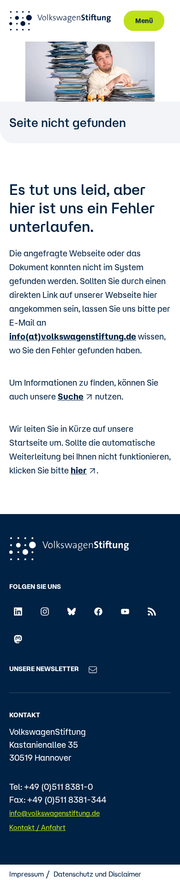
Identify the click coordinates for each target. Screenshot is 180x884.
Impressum (26, 874)
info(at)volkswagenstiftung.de (72, 336)
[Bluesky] (71, 610)
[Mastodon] (18, 639)
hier (79, 470)
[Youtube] (125, 610)
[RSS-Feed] (152, 610)
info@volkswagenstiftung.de (54, 813)
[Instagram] (45, 610)
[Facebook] (98, 610)
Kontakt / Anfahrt (37, 827)
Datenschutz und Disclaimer (97, 874)
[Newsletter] (93, 669)
